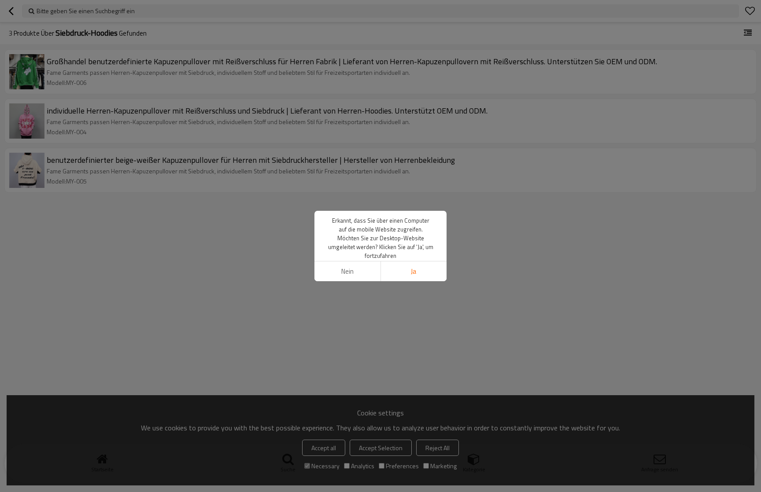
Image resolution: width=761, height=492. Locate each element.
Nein (347, 271)
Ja (413, 271)
